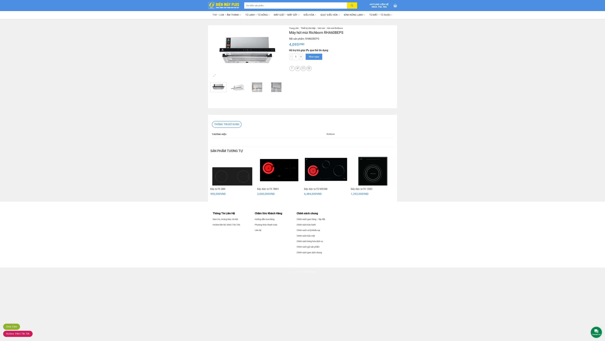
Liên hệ (258, 230)
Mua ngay (314, 56)
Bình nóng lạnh (353, 15)
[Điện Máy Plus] (223, 5)
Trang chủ (294, 28)
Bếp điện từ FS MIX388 (315, 189)
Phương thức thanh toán (266, 224)
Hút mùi (321, 28)
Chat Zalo (11, 326)
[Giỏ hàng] (395, 5)
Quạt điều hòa (329, 15)
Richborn (331, 134)
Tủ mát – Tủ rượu (379, 15)
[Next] (279, 50)
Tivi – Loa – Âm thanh (226, 15)
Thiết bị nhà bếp (308, 28)
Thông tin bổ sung (226, 124)
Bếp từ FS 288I (217, 189)
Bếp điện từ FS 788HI (268, 189)
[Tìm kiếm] (352, 5)
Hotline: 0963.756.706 (18, 333)
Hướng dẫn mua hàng (264, 219)
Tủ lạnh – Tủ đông (256, 15)
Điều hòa (309, 15)
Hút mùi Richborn (335, 28)
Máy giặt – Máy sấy (285, 15)
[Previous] (216, 50)
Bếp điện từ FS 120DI (361, 189)
